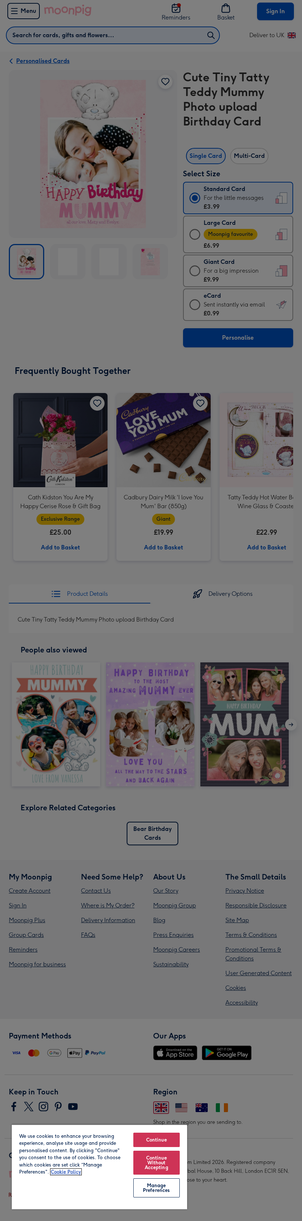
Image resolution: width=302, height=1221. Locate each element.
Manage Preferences (156, 1188)
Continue (156, 1140)
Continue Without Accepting (156, 1162)
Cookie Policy (66, 1172)
